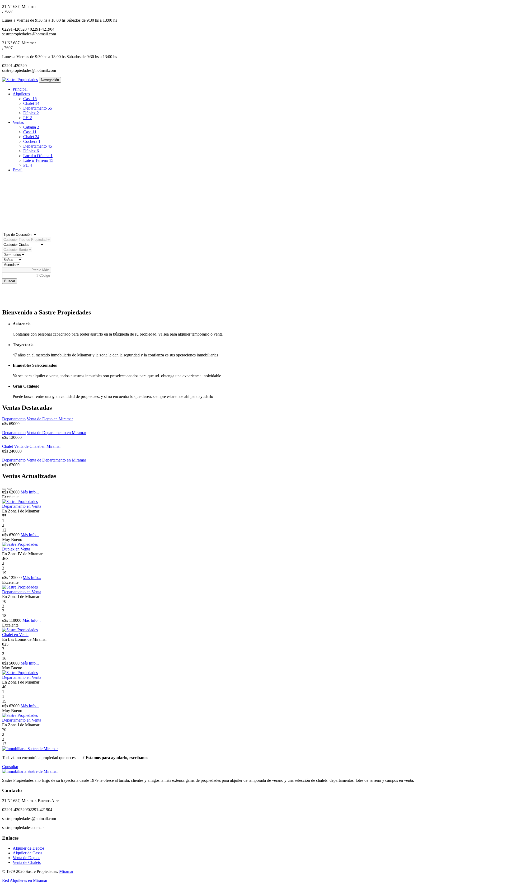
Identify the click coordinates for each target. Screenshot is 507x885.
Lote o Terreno (38, 160)
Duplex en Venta (16, 549)
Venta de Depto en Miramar (50, 419)
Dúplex (31, 113)
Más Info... (30, 492)
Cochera (31, 141)
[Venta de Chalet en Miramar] (20, 630)
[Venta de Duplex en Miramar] (20, 544)
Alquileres (21, 94)
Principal (20, 89)
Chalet (31, 103)
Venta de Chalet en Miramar (37, 446)
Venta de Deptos (26, 857)
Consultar (10, 766)
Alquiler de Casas (27, 853)
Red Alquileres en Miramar (24, 880)
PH (27, 117)
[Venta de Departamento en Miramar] (20, 501)
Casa (30, 98)
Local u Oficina (38, 155)
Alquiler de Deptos (28, 848)
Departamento (37, 108)
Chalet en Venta (15, 634)
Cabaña (31, 127)
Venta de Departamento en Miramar (56, 432)
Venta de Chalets (27, 862)
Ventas (18, 122)
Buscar (9, 281)
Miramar (66, 871)
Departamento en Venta (21, 506)
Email (17, 170)
